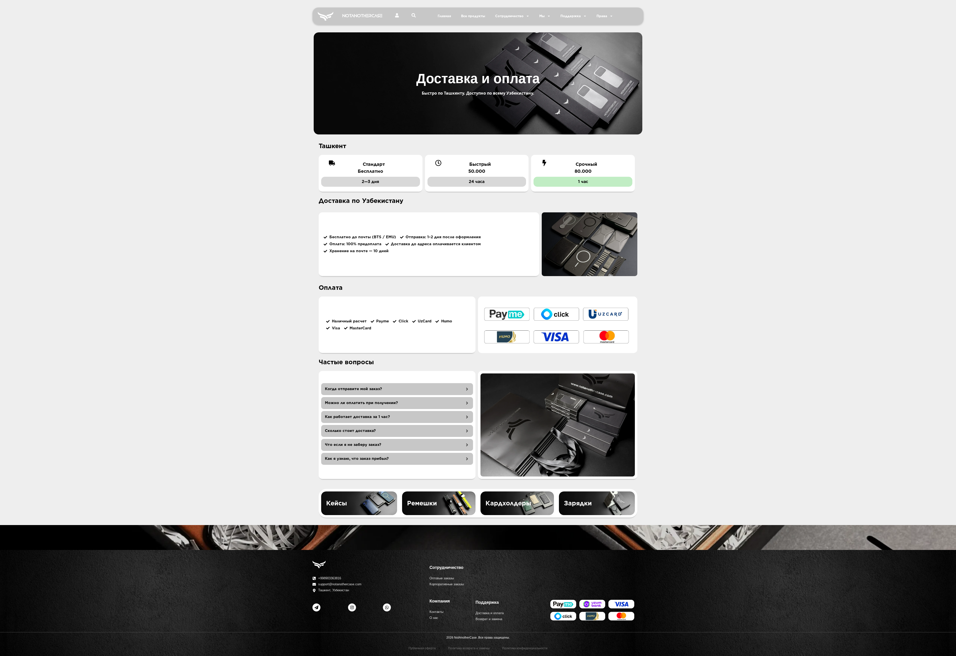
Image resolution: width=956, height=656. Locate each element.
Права (602, 16)
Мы (542, 16)
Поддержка (570, 16)
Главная (444, 16)
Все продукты (473, 16)
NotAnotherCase (362, 16)
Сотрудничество (509, 16)
